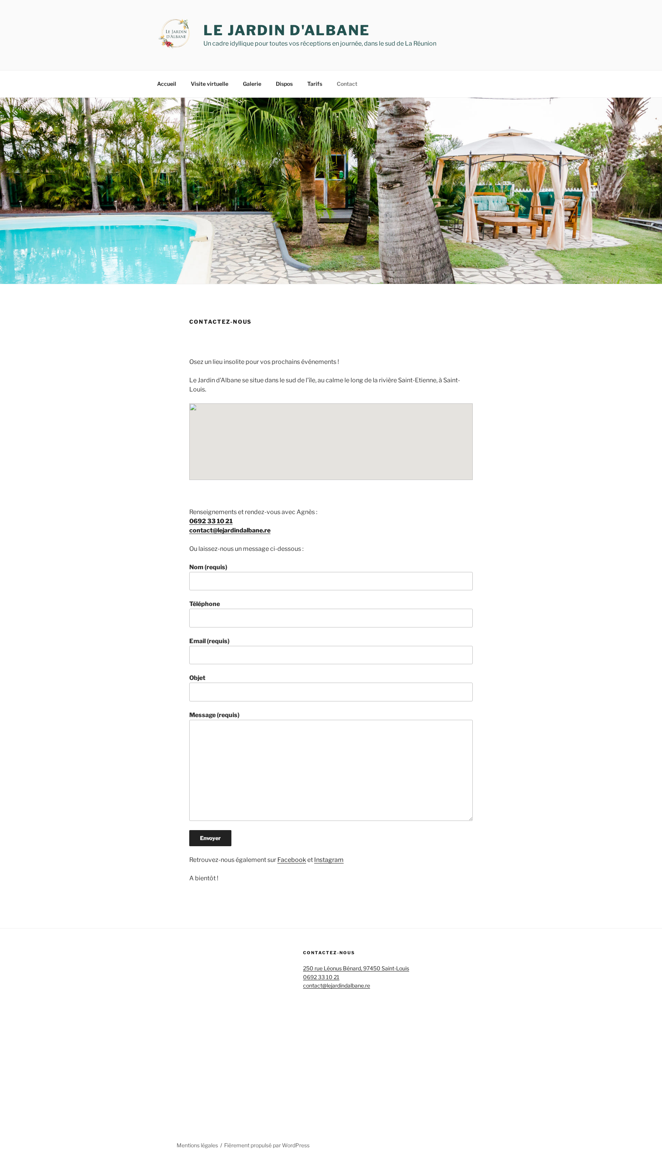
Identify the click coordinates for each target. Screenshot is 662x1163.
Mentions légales (197, 1145)
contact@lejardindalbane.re (229, 530)
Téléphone (204, 604)
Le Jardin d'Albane (286, 30)
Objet (197, 677)
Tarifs (314, 83)
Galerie (252, 83)
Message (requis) (214, 715)
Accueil (166, 83)
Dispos (284, 83)
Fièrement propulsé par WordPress (267, 1145)
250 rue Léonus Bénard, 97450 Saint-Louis (356, 968)
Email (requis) (209, 641)
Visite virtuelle (209, 83)
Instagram (329, 859)
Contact (347, 83)
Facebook (291, 859)
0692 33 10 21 (211, 521)
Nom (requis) (208, 567)
